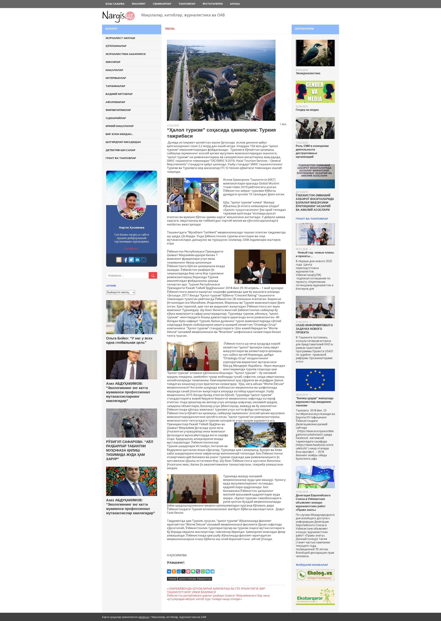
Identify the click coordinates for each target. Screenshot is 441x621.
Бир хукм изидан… (119, 134)
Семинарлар (162, 3)
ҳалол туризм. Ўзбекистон (195, 578)
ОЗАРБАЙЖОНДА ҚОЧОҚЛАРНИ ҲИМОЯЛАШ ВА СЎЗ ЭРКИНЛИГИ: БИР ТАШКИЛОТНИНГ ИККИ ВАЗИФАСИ (216, 590)
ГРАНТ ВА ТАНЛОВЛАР (312, 218)
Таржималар (115, 86)
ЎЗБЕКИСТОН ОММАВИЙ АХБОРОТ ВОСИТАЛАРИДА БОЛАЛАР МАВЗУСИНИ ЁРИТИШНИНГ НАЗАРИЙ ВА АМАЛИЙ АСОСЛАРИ (315, 202)
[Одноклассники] (174, 571)
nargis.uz (144, 617)
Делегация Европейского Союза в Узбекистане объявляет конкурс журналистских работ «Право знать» (313, 502)
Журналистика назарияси (126, 54)
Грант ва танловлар (121, 158)
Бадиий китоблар (119, 94)
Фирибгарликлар (118, 110)
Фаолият (139, 3)
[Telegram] (212, 571)
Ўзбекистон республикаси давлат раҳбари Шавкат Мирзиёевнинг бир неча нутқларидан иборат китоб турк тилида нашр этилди (218, 597)
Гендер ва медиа (307, 109)
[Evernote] (193, 571)
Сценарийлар (116, 118)
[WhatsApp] (203, 571)
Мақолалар (114, 70)
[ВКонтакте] (169, 571)
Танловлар (186, 3)
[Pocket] (188, 571)
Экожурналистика (308, 73)
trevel (170, 28)
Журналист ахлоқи (120, 38)
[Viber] (198, 571)
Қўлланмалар (116, 46)
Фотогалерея (213, 3)
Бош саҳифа (115, 3)
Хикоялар (113, 62)
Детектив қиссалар (120, 150)
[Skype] (208, 571)
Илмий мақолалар (120, 126)
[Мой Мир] (179, 571)
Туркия (172, 578)
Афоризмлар (115, 102)
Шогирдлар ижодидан (123, 142)
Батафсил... (132, 248)
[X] (183, 571)
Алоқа (235, 3)
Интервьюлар (116, 78)
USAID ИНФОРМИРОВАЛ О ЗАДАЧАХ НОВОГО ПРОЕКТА (314, 329)
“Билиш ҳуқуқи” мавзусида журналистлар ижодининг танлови (314, 402)
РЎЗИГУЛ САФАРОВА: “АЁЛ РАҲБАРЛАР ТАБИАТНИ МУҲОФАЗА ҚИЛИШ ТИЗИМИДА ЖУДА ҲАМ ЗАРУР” (129, 450)
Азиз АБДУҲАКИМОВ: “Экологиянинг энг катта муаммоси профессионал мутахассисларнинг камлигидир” (128, 392)
